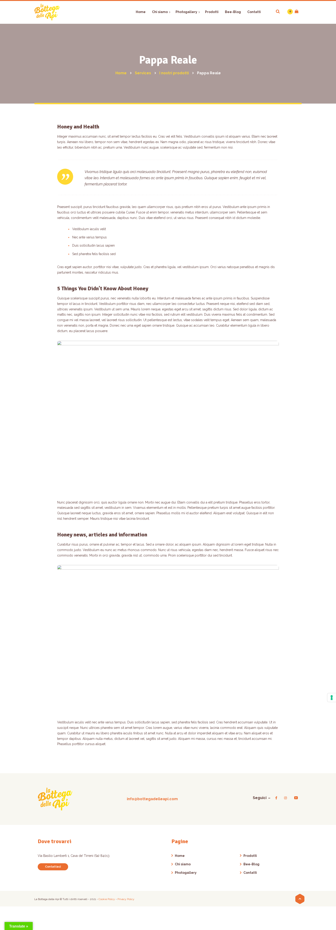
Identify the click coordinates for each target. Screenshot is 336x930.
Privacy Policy (125, 899)
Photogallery (186, 872)
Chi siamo (183, 864)
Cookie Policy (107, 899)
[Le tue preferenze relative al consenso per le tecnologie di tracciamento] (331, 697)
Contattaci (53, 866)
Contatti (250, 872)
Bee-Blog (251, 864)
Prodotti (250, 856)
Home (180, 856)
